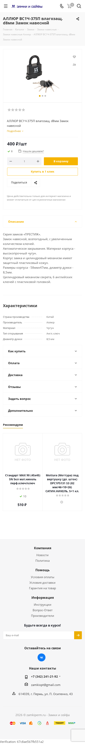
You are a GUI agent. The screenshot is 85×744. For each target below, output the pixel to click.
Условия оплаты (42, 577)
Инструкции (42, 604)
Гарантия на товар (42, 588)
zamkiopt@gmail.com (45, 685)
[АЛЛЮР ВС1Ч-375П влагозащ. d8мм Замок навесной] (42, 74)
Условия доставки (42, 583)
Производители (42, 616)
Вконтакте (41, 657)
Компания (42, 548)
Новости (42, 555)
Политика (42, 561)
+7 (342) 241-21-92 (44, 676)
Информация (42, 597)
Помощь (42, 570)
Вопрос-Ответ (43, 610)
